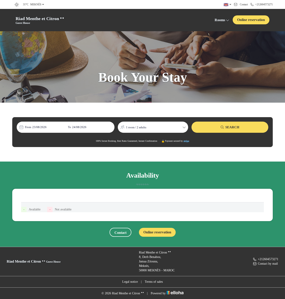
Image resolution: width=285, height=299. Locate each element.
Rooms (220, 20)
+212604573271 (268, 259)
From (28, 127)
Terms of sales (154, 281)
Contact (120, 233)
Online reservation (251, 20)
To (69, 127)
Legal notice (130, 281)
